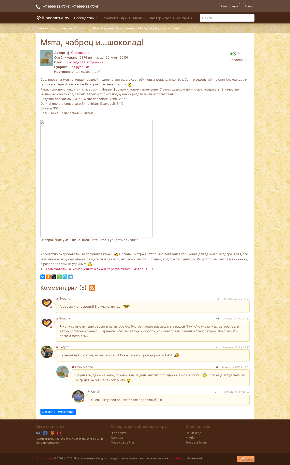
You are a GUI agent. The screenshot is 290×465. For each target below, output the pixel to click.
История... (142, 269)
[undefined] (245, 459)
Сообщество (84, 18)
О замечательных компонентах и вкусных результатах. (87, 269)
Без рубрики (79, 67)
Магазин (139, 18)
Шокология (109, 18)
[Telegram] (70, 277)
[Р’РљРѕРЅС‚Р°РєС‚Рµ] (42, 277)
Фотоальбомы (196, 442)
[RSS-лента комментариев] (91, 287)
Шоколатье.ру (55, 18)
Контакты (184, 18)
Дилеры (116, 438)
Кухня (125, 18)
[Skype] (65, 277)
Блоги (83, 28)
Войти (249, 6)
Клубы (190, 438)
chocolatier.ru (177, 458)
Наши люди (194, 433)
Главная (42, 28)
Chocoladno (79, 53)
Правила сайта (122, 442)
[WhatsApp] (59, 277)
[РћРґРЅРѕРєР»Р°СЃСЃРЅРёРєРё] (48, 277)
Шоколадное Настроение (113, 28)
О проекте (118, 433)
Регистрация (229, 6)
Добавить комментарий (58, 411)
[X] (53, 277)
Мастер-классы (161, 18)
